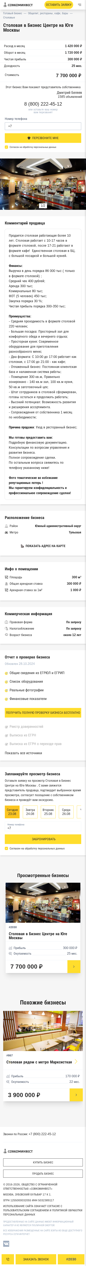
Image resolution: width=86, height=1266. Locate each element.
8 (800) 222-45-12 (43, 104)
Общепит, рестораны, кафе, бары (48, 13)
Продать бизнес (43, 1173)
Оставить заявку (59, 4)
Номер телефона (16, 118)
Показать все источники (23, 753)
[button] (79, 184)
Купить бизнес (43, 1162)
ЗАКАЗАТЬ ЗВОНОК (36, 1259)
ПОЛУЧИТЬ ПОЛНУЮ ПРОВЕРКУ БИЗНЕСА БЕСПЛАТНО (43, 712)
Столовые (9, 17)
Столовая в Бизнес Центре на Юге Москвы (38, 936)
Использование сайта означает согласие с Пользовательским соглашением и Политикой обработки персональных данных (42, 1210)
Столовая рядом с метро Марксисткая (39, 1062)
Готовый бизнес (12, 13)
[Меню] (79, 5)
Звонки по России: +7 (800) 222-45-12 (29, 1134)
